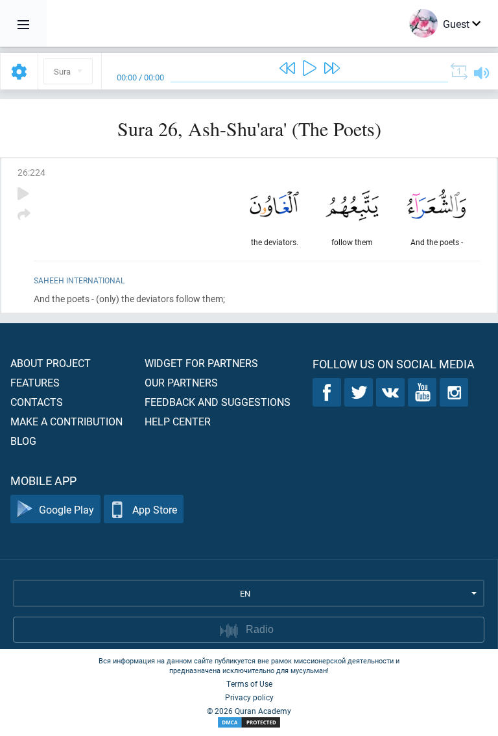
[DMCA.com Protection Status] (249, 723)
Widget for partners (201, 363)
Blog (23, 440)
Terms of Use (249, 683)
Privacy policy (249, 697)
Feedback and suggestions (217, 402)
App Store (154, 509)
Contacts (36, 402)
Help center (178, 421)
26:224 (31, 172)
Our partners (181, 382)
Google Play (66, 509)
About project (50, 363)
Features (35, 382)
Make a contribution (66, 421)
